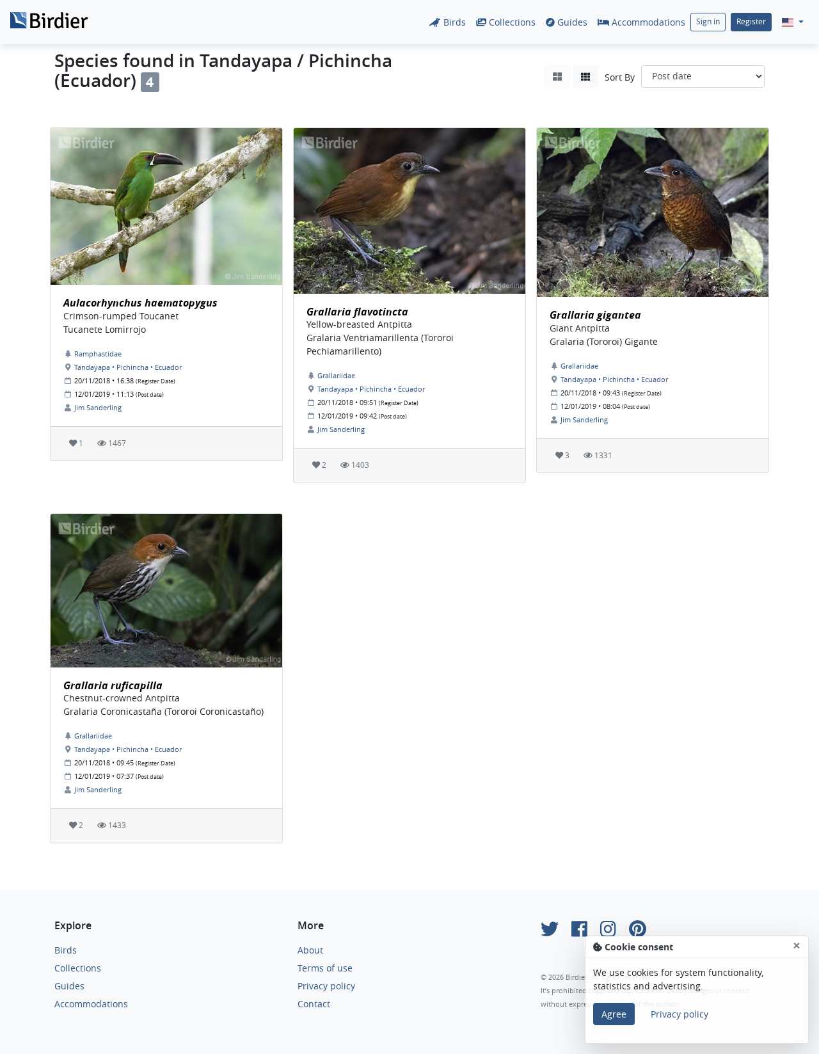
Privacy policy (326, 986)
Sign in (708, 21)
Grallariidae (336, 375)
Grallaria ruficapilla (113, 685)
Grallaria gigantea (595, 315)
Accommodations (647, 22)
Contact (314, 1004)
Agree (613, 1014)
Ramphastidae (98, 353)
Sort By (620, 77)
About (310, 950)
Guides (571, 22)
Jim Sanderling (98, 407)
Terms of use (325, 968)
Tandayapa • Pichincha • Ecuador (128, 367)
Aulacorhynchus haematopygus (140, 303)
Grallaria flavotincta (357, 312)
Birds (453, 22)
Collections (511, 22)
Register (751, 21)
